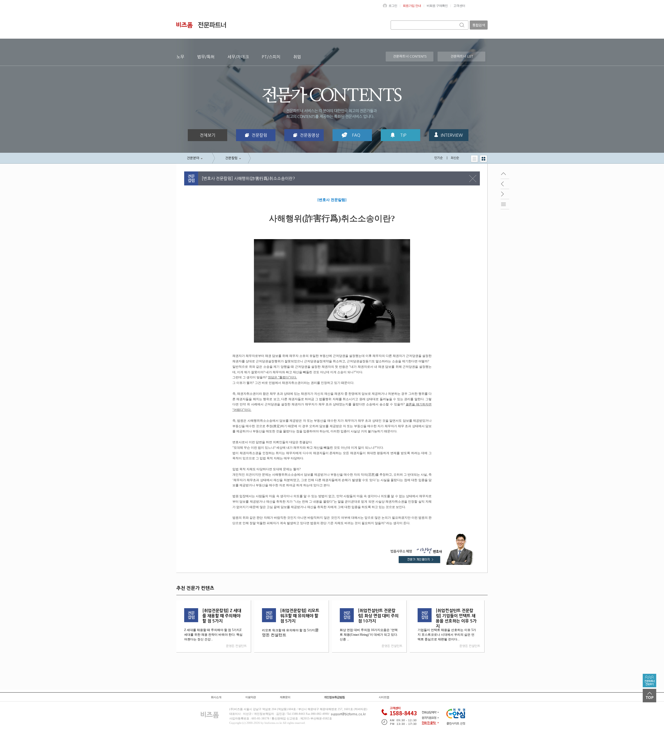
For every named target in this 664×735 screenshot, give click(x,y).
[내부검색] (462, 25)
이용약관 (250, 697)
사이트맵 (384, 697)
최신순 (455, 158)
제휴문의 (285, 697)
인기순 (438, 158)
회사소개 (216, 697)
